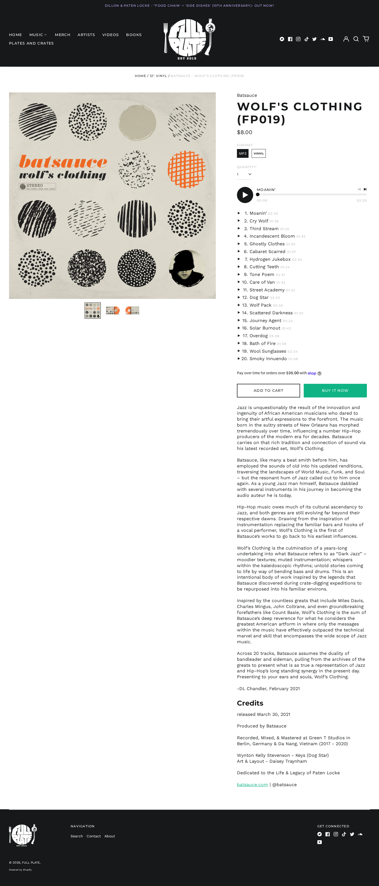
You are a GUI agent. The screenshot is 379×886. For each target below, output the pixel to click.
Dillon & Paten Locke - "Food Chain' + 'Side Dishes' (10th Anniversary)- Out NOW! (189, 5)
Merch (62, 34)
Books (134, 34)
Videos (110, 34)
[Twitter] (314, 39)
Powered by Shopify (20, 869)
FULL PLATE (31, 862)
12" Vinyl (158, 76)
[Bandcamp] (282, 39)
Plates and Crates (31, 43)
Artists (86, 34)
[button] (356, 39)
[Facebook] (290, 39)
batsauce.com (252, 784)
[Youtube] (330, 39)
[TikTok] (306, 39)
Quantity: (247, 167)
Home (15, 34)
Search (77, 836)
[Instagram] (298, 39)
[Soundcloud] (322, 39)
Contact (94, 836)
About (109, 836)
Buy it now (335, 390)
